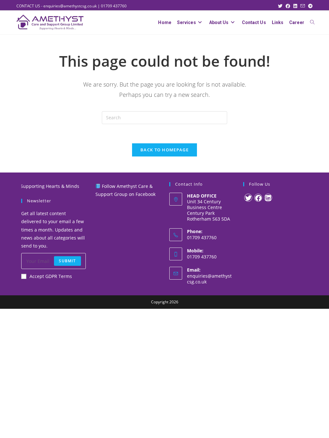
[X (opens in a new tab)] (282, 6)
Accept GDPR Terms (51, 276)
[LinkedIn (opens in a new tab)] (296, 6)
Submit (67, 261)
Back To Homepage (164, 150)
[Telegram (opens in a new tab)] (310, 6)
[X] (248, 198)
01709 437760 (114, 6)
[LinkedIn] (268, 198)
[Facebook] (258, 198)
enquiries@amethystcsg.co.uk (70, 6)
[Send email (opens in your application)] (304, 6)
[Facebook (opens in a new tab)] (289, 6)
